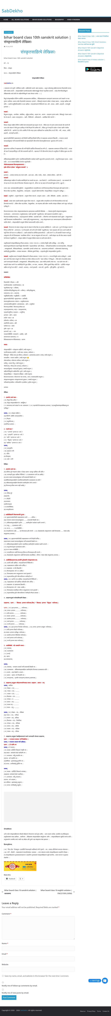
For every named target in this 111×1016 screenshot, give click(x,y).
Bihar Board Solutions (42, 20)
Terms (99, 1011)
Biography (59, 20)
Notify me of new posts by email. (15, 993)
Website (5, 964)
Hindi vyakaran (73, 20)
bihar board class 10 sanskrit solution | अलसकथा (20, 892)
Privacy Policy (91, 1011)
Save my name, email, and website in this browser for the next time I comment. (37, 976)
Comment (6, 914)
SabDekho (12, 11)
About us (82, 1011)
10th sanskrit (9, 32)
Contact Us (106, 1011)
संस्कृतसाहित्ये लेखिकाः (38, 52)
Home (5, 20)
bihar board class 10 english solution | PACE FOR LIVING (56, 892)
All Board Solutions (20, 20)
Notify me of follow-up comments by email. (19, 985)
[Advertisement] (39, 807)
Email (5, 954)
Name (5, 943)
